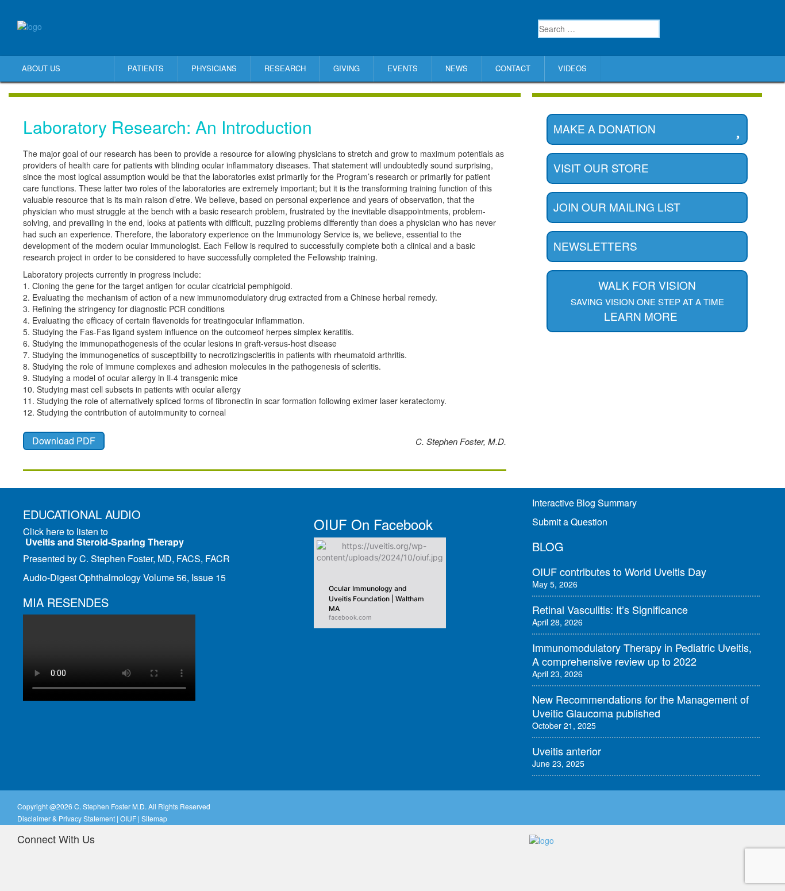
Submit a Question (569, 521)
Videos (572, 68)
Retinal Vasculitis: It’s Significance (610, 609)
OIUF (128, 818)
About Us (41, 68)
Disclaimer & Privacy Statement (66, 818)
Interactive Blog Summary (584, 502)
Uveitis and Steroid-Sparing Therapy (104, 541)
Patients (146, 68)
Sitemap (154, 818)
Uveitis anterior (566, 750)
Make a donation (604, 128)
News (456, 68)
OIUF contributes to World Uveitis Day (619, 571)
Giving (346, 68)
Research (285, 68)
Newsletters (595, 246)
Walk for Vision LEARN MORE (647, 300)
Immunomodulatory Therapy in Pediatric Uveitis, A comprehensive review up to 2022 (642, 654)
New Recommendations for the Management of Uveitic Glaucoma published (640, 706)
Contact (512, 68)
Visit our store (601, 167)
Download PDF (63, 440)
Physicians (214, 68)
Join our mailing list (616, 206)
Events (402, 68)
